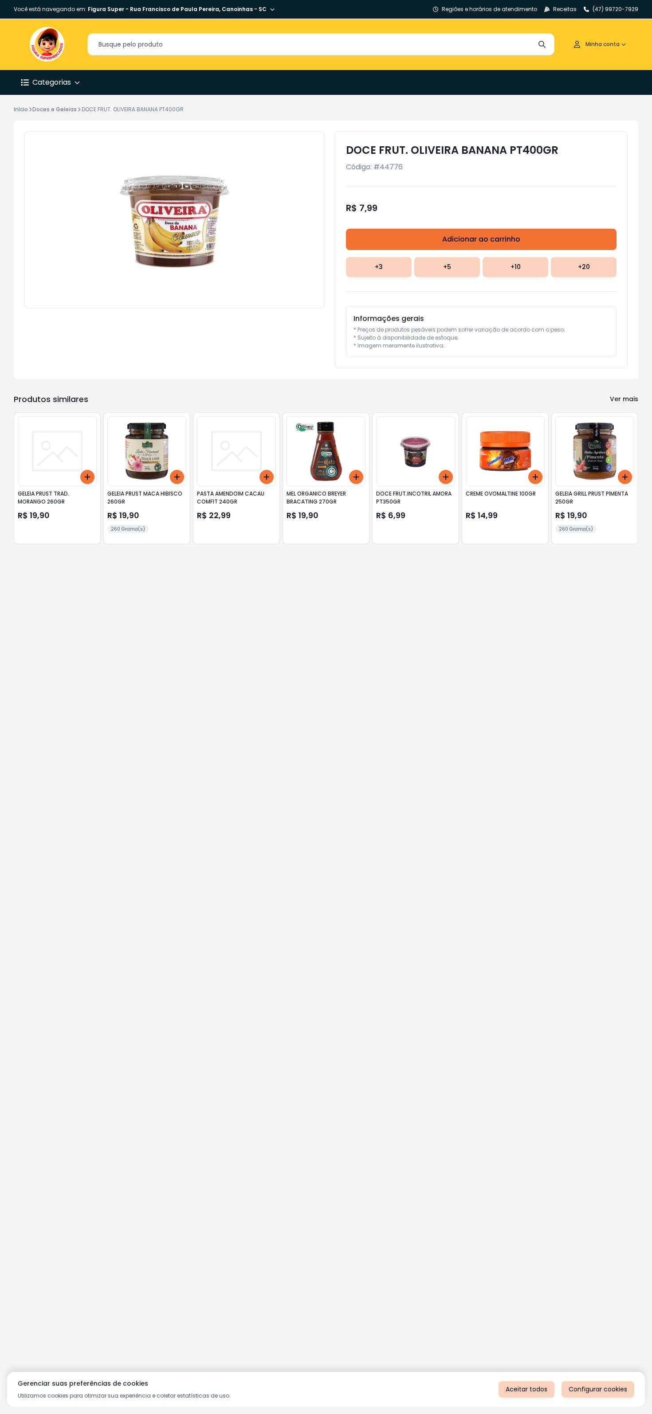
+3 (379, 266)
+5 (447, 266)
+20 (584, 266)
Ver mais (624, 399)
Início (21, 109)
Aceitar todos (526, 1389)
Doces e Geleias (54, 109)
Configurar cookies (598, 1389)
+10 (516, 266)
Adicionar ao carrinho (481, 239)
